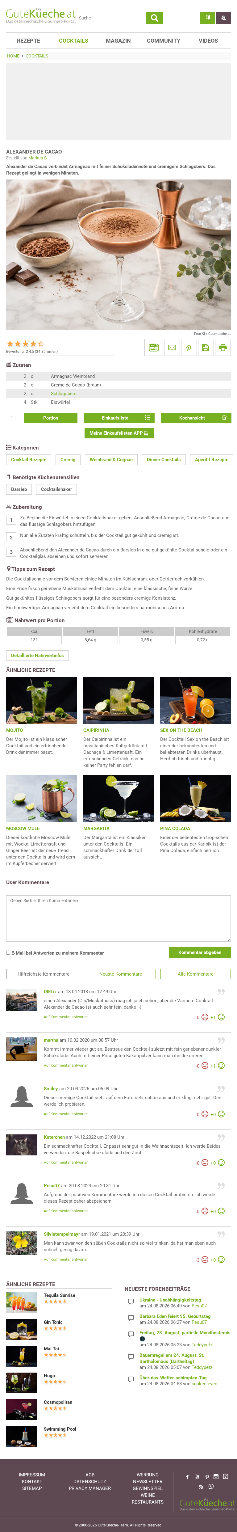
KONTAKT (32, 1481)
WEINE (148, 1495)
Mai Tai (51, 1349)
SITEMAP (32, 1488)
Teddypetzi (203, 1345)
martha (51, 1040)
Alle (196, 974)
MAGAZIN (118, 40)
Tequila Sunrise (59, 1295)
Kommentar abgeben (199, 952)
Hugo (49, 1375)
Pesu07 (52, 1185)
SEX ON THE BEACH (181, 730)
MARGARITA (96, 828)
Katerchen (54, 1137)
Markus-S (37, 157)
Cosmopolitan (58, 1402)
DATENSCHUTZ (89, 1481)
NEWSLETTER (147, 1481)
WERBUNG (148, 1475)
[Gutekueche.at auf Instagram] (216, 1476)
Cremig (68, 459)
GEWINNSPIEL (148, 1488)
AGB (89, 1475)
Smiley (51, 1088)
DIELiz (50, 991)
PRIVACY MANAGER (90, 1488)
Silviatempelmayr (62, 1234)
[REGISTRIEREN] (223, 18)
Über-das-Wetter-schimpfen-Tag (173, 1378)
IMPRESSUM (32, 1475)
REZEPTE (28, 40)
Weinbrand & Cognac (111, 459)
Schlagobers (64, 393)
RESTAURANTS (148, 1502)
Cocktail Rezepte (28, 459)
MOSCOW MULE (23, 828)
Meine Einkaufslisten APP (116, 433)
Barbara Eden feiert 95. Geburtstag (175, 1316)
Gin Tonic (53, 1322)
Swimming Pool (60, 1429)
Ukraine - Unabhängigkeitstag (170, 1300)
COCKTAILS (73, 40)
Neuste (120, 974)
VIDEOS (208, 40)
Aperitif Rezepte (211, 459)
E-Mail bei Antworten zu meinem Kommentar (57, 953)
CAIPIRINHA (96, 730)
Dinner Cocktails (164, 459)
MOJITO (14, 730)
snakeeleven (204, 1383)
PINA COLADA (175, 828)
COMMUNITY (163, 40)
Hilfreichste (43, 974)
